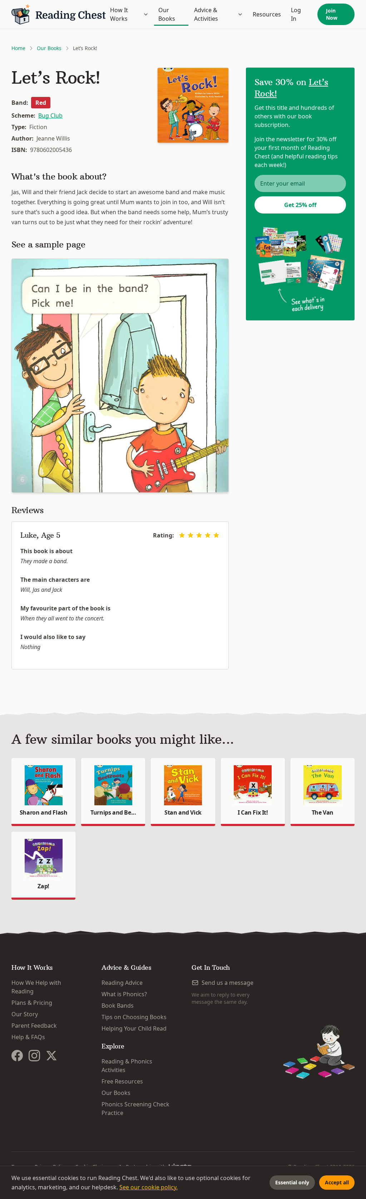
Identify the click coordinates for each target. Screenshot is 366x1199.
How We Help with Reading (36, 987)
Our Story (24, 1014)
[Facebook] (17, 1055)
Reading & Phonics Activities (127, 1065)
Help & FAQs (28, 1037)
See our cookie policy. (148, 1187)
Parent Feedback (34, 1026)
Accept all (337, 1182)
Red (40, 103)
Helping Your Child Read (134, 1028)
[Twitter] (51, 1055)
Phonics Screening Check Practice (135, 1108)
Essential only (292, 1182)
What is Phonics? (124, 994)
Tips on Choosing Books (134, 1017)
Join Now (331, 14)
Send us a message (227, 983)
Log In (296, 14)
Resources (267, 14)
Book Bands (118, 1005)
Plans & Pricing (31, 1003)
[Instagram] (34, 1055)
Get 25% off (300, 205)
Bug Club (50, 115)
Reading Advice (122, 983)
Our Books (166, 14)
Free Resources (122, 1081)
